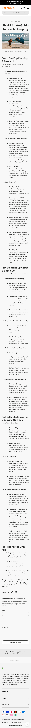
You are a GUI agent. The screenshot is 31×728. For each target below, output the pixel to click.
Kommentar (5, 627)
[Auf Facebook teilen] (12, 592)
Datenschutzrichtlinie (16, 722)
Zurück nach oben (15, 660)
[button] (24, 8)
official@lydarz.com (15, 3)
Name (3, 610)
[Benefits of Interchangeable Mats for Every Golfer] (2, 725)
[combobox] (15, 13)
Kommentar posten (15, 642)
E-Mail (4, 619)
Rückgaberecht (5, 722)
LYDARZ (12, 719)
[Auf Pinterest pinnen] (16, 592)
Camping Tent (15, 21)
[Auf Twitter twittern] (8, 592)
